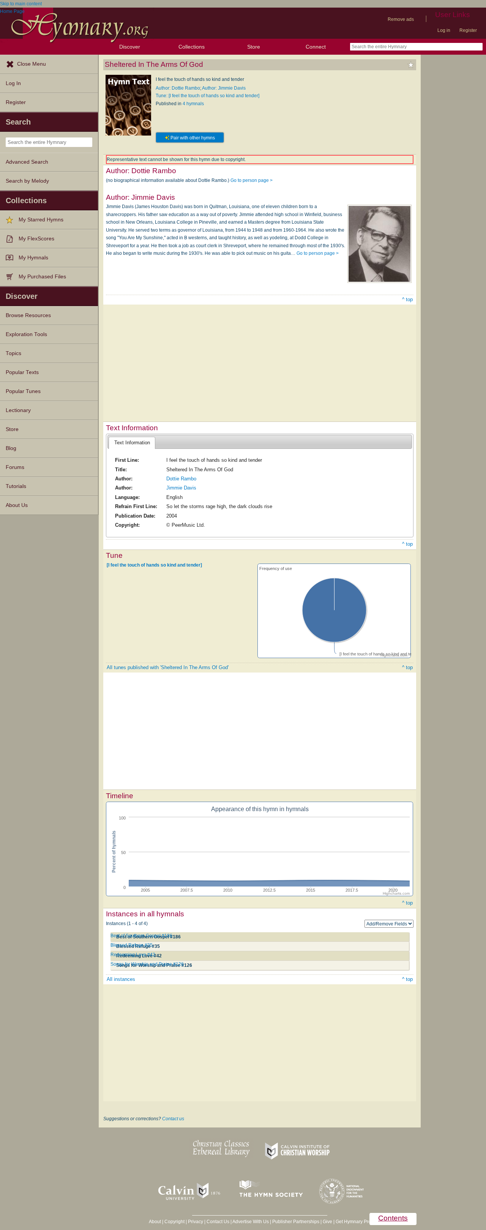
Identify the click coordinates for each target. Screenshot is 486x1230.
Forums (15, 467)
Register (468, 30)
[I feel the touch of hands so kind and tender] (154, 565)
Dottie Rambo (181, 479)
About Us (17, 505)
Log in (443, 30)
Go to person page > (251, 180)
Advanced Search (27, 162)
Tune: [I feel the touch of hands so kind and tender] (207, 95)
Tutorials (16, 486)
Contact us (173, 1118)
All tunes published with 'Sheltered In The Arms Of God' (168, 667)
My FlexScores (36, 239)
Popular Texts (22, 372)
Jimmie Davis (181, 488)
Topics (13, 353)
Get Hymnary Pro (353, 1221)
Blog (11, 448)
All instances (121, 979)
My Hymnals (33, 258)
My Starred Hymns (41, 220)
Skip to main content (21, 3)
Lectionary (18, 410)
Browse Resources (28, 315)
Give (327, 1221)
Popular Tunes (23, 391)
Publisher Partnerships (295, 1221)
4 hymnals (193, 103)
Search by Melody (27, 181)
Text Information (132, 442)
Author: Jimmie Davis (224, 88)
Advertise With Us (250, 1221)
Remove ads (401, 19)
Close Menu (31, 64)
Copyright (174, 1221)
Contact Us (218, 1221)
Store (253, 47)
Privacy (195, 1221)
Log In (13, 83)
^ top (407, 299)
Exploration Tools (26, 334)
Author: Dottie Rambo (178, 88)
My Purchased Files (42, 276)
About (155, 1221)
